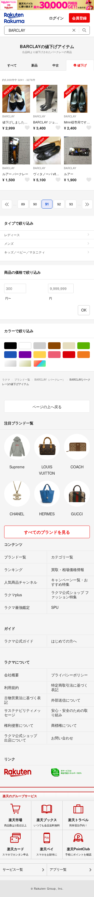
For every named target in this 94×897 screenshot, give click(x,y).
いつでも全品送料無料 (47, 822)
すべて (12, 65)
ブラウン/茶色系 (60, 345)
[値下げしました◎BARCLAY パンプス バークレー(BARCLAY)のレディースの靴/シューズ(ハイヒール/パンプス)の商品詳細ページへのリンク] (16, 99)
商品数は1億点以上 (15, 822)
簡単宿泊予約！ (78, 822)
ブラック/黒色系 (16, 345)
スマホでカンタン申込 (15, 851)
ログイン (56, 17)
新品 (34, 65)
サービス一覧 (13, 870)
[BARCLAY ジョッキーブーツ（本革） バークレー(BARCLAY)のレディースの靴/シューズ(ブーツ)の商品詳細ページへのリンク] (47, 99)
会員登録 (79, 17)
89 (23, 203)
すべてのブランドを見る (47, 532)
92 (59, 203)
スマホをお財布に (46, 851)
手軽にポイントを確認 (78, 851)
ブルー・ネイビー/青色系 (16, 354)
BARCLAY (8, 116)
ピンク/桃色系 (60, 354)
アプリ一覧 (58, 870)
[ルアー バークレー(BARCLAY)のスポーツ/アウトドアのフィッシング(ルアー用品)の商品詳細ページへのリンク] (78, 150)
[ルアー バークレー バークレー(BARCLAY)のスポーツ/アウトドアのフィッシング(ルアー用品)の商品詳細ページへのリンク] (16, 150)
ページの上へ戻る (47, 406)
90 (35, 203)
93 (71, 203)
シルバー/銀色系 (16, 363)
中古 (55, 65)
